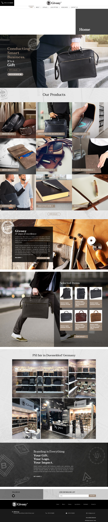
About (37, 7)
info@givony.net (91, 513)
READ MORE (18, 257)
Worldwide (64, 7)
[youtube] (13, 496)
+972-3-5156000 (50, 513)
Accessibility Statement (91, 517)
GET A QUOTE (37, 476)
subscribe (92, 495)
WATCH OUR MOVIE (14, 74)
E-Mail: (61, 495)
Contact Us (74, 7)
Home (31, 7)
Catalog (45, 7)
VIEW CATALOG (13, 70)
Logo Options (54, 7)
